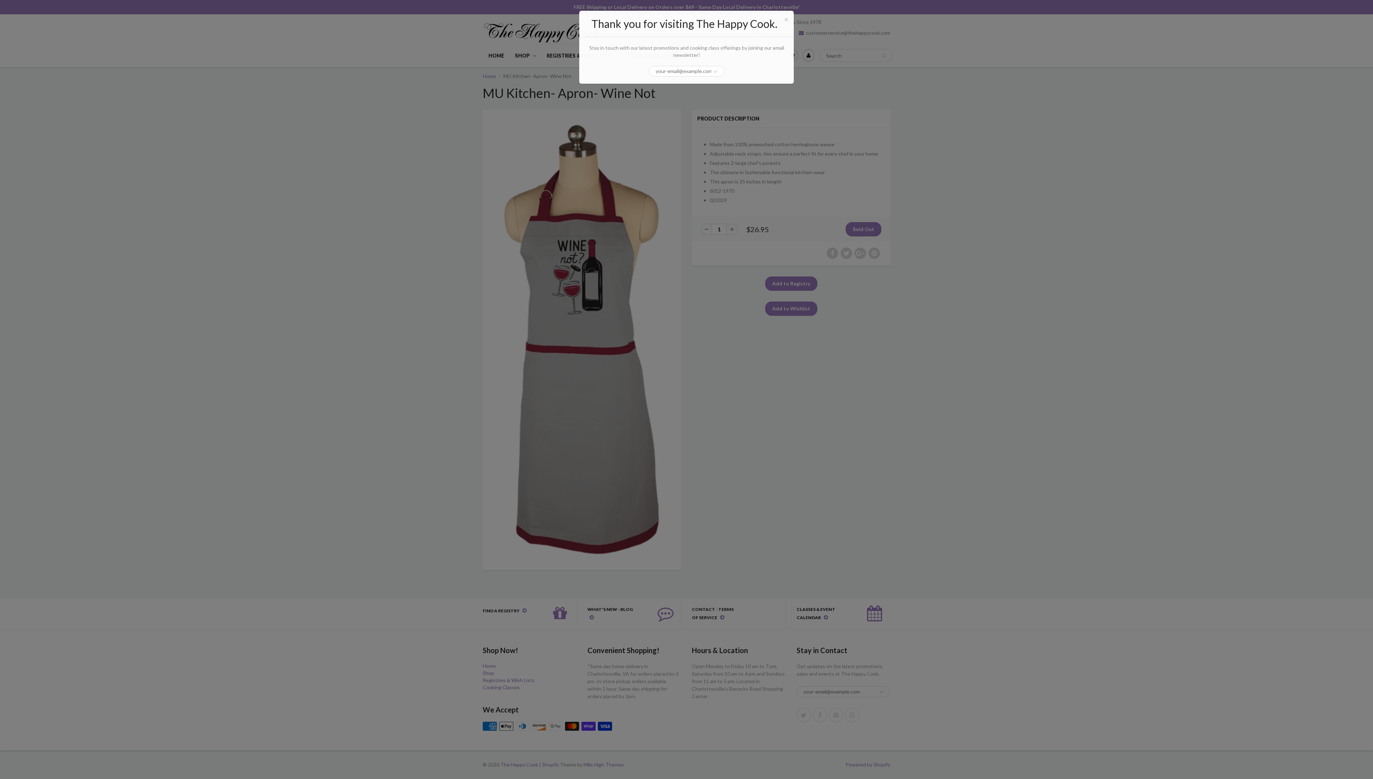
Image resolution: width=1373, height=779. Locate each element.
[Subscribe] (715, 71)
